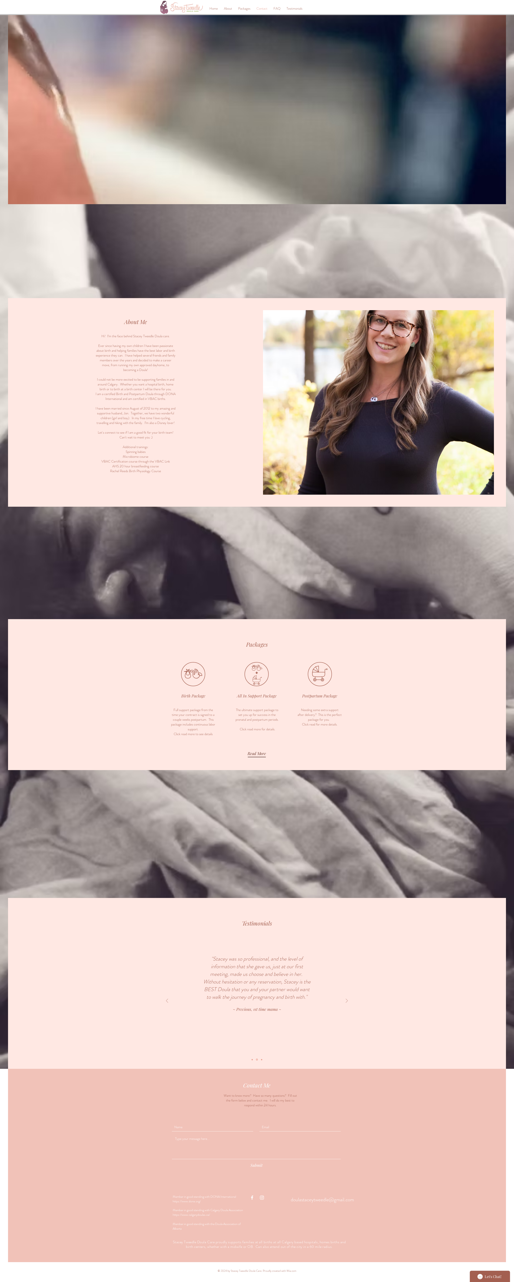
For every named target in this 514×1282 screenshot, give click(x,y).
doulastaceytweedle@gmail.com (322, 1199)
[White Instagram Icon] (262, 1197)
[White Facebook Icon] (252, 1197)
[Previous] (167, 1001)
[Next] (347, 1001)
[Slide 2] (257, 1059)
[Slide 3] (261, 1059)
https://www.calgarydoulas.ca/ (192, 1214)
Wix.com (291, 1271)
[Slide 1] (252, 1060)
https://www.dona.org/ (187, 1201)
